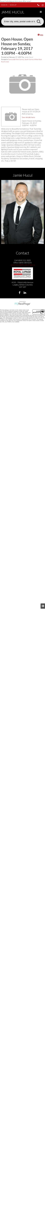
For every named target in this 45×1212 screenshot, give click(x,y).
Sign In (4, 5)
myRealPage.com (22, 304)
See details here (28, 117)
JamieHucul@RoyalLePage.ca (22, 265)
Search (38, 21)
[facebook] (20, 293)
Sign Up (13, 5)
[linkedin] (25, 293)
